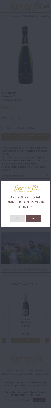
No (17, 218)
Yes (33, 218)
